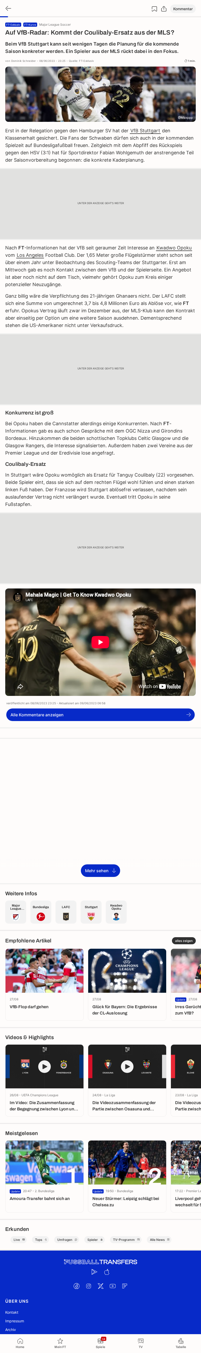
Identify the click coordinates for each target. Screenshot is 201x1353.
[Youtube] (112, 1286)
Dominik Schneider (23, 60)
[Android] (94, 1272)
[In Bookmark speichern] (154, 9)
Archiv (10, 1329)
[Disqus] (100, 810)
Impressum (14, 1321)
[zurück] (8, 8)
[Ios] (106, 1272)
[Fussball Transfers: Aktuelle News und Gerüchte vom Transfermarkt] (100, 1262)
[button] (183, 8)
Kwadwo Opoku (174, 247)
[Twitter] (100, 1286)
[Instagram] (88, 1286)
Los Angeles (30, 255)
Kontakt (11, 1312)
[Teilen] (164, 9)
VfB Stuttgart (145, 130)
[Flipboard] (125, 1286)
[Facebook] (76, 1286)
